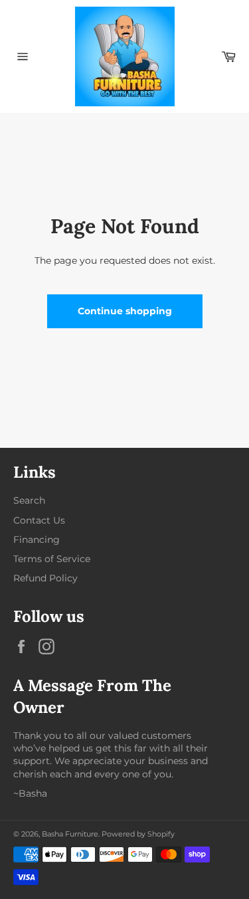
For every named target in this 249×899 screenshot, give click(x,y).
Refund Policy (45, 578)
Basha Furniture (70, 834)
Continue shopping (125, 311)
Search (29, 500)
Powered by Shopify (138, 834)
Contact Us (39, 520)
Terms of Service (51, 559)
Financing (36, 540)
